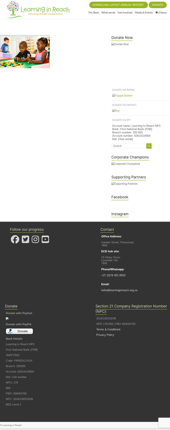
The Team (93, 12)
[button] (118, 5)
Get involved (125, 12)
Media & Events (144, 12)
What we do (108, 12)
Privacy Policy (105, 334)
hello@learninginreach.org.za (119, 290)
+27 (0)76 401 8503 (113, 275)
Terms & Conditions (108, 329)
